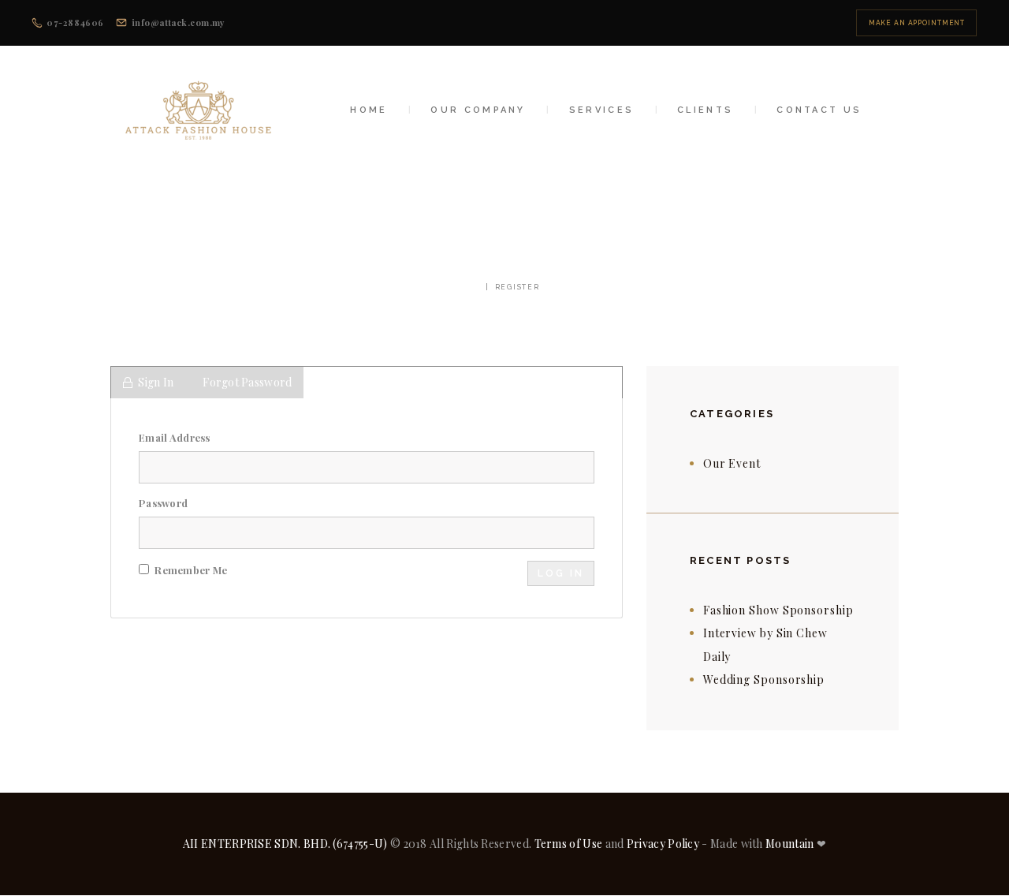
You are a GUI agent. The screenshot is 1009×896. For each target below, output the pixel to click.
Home (465, 287)
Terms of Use (568, 843)
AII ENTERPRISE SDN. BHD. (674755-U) (285, 843)
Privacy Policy (663, 843)
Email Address (174, 437)
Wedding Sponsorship (764, 679)
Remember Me (189, 570)
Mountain (789, 843)
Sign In (155, 382)
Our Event (732, 463)
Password (163, 503)
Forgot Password (247, 382)
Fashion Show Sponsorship (778, 610)
